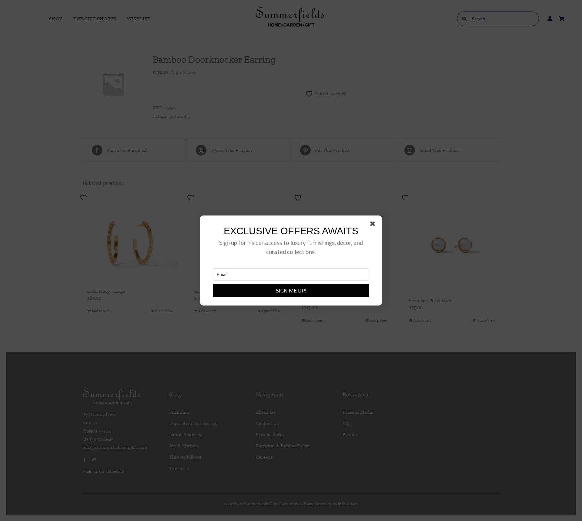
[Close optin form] (373, 225)
